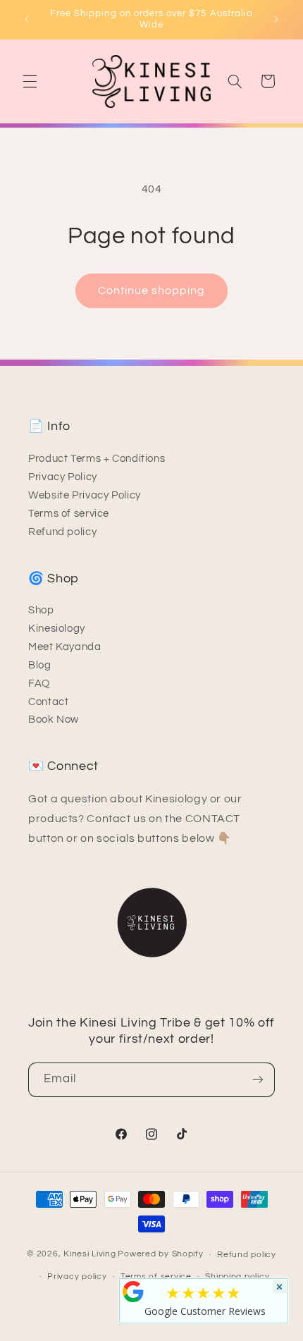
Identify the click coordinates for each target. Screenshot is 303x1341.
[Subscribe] (258, 1080)
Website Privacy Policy (84, 495)
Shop (41, 610)
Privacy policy (76, 1276)
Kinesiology (56, 628)
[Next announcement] (276, 19)
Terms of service (68, 513)
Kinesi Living (89, 1255)
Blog (39, 665)
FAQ (39, 683)
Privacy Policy (62, 477)
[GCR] (133, 1291)
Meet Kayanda (64, 647)
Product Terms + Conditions (96, 458)
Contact (48, 702)
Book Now (53, 719)
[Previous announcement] (26, 19)
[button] (29, 81)
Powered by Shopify (160, 1255)
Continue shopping (152, 290)
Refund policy (62, 532)
